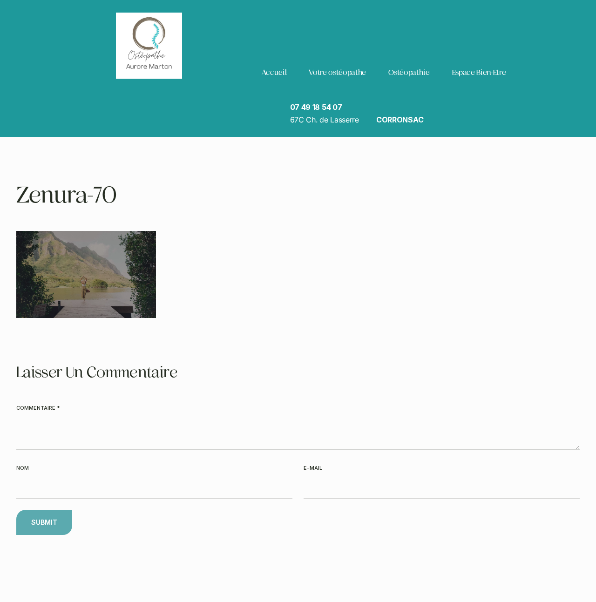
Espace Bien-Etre (479, 72)
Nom (22, 468)
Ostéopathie (408, 72)
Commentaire (38, 408)
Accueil (274, 72)
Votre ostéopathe (337, 72)
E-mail (313, 468)
